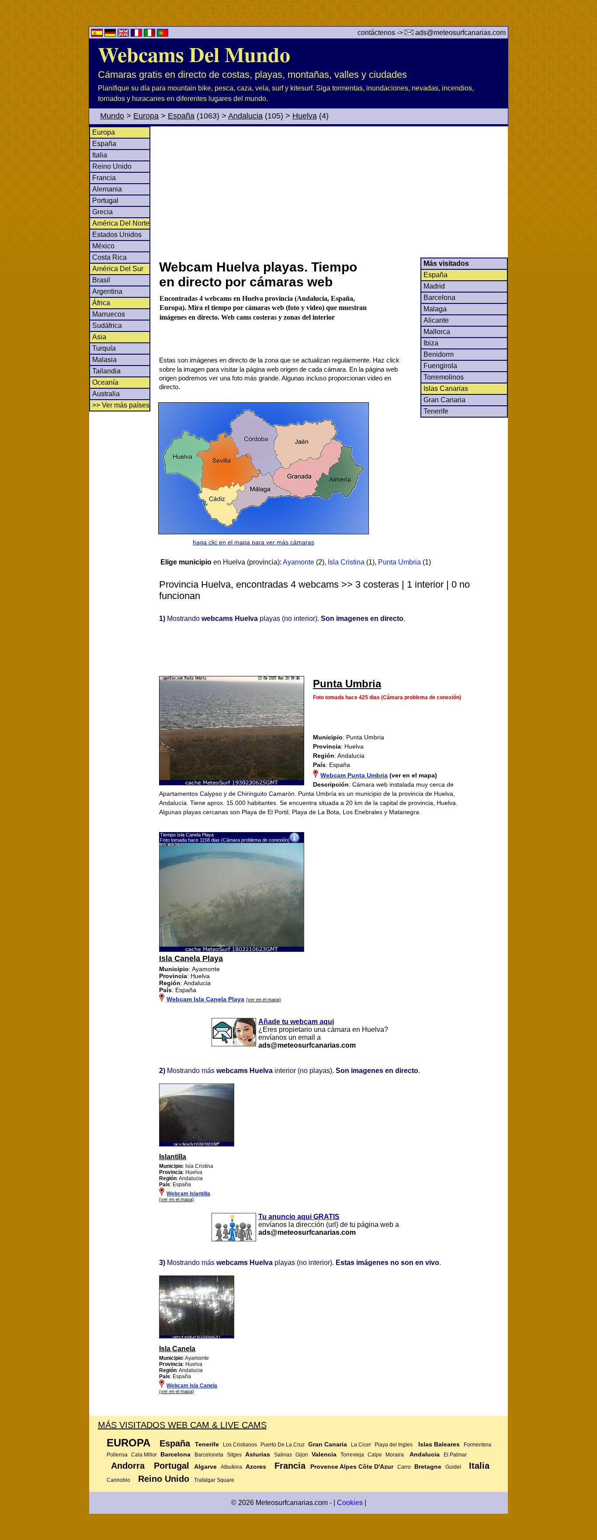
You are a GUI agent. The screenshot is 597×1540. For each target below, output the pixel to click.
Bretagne (427, 1466)
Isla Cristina (346, 562)
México (103, 246)
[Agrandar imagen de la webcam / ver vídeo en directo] (231, 949)
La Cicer (361, 1445)
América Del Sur (117, 268)
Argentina (107, 291)
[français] (137, 34)
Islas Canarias (445, 388)
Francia (104, 177)
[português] (162, 34)
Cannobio (118, 1480)
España (181, 115)
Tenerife (435, 411)
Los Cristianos (240, 1445)
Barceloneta (208, 1455)
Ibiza (430, 343)
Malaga (435, 309)
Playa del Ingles (394, 1445)
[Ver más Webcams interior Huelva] (196, 1145)
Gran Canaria (444, 400)
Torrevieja (352, 1455)
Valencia (324, 1454)
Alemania (107, 189)
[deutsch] (111, 34)
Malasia (104, 359)
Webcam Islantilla (188, 1194)
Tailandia (106, 371)
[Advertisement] (333, 192)
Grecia (102, 212)
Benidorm (438, 354)
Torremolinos (443, 377)
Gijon (301, 1455)
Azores (256, 1466)
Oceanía (105, 382)
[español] (97, 34)
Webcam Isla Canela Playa (205, 999)
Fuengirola (440, 365)
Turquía (104, 348)
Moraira (394, 1455)
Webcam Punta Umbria (354, 775)
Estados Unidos (117, 234)
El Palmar (455, 1455)
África (101, 303)
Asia (99, 337)
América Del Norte (120, 223)
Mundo (112, 115)
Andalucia (245, 115)
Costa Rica (109, 257)
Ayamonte (298, 562)
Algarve (205, 1466)
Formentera (477, 1445)
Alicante (436, 320)
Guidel (453, 1467)
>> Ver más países (120, 405)
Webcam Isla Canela (192, 1386)
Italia (99, 155)
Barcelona (439, 297)
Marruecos (108, 314)
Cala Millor (144, 1455)
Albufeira (231, 1467)
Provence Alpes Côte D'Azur (351, 1466)
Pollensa (117, 1455)
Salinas (283, 1455)
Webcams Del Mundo (194, 53)
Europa (146, 115)
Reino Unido (112, 166)
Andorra (128, 1465)
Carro (404, 1467)
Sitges (234, 1455)
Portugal (105, 200)
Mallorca (436, 331)
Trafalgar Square (214, 1480)
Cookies (350, 1502)
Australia (106, 393)
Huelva (304, 115)
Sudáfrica (107, 325)
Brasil (101, 280)
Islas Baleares (439, 1444)
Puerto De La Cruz (282, 1445)
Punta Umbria (399, 562)
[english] (124, 34)
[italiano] (150, 34)
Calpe (375, 1455)
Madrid (434, 286)
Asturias (257, 1454)
